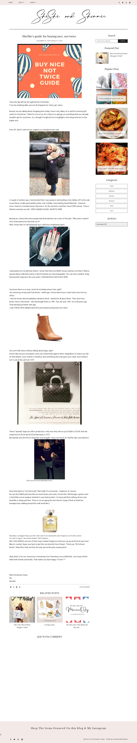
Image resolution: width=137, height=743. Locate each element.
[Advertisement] (49, 699)
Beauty (55, 41)
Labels (32, 2)
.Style (112, 186)
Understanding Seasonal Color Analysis (112, 98)
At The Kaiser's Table (97, 739)
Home (11, 2)
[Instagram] (126, 3)
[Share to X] (11, 587)
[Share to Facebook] (14, 587)
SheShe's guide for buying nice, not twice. (49, 36)
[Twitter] (122, 3)
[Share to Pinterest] (17, 587)
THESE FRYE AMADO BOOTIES (26, 308)
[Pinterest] (130, 3)
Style (61, 41)
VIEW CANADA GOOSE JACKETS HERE (46, 209)
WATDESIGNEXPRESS (120, 739)
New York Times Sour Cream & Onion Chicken (112, 133)
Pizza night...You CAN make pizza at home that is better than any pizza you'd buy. (112, 168)
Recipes (111, 201)
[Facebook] (119, 3)
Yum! (111, 211)
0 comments (85, 587)
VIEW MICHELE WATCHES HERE (55, 277)
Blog (20, 2)
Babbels (112, 191)
